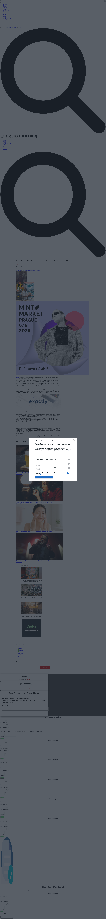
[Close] (74, 440)
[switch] (68, 459)
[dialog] (53, 459)
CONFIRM (44, 477)
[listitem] (53, 457)
